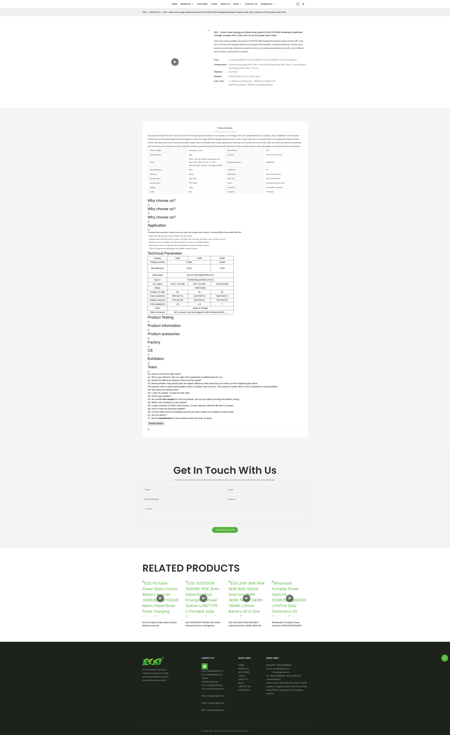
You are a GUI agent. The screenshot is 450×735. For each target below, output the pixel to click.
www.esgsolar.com (221, 731)
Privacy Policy (243, 731)
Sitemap (233, 731)
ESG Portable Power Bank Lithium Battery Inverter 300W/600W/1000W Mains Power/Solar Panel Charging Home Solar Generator (159, 624)
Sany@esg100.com (281, 669)
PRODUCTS (154, 12)
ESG (144, 12)
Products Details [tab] (225, 128)
